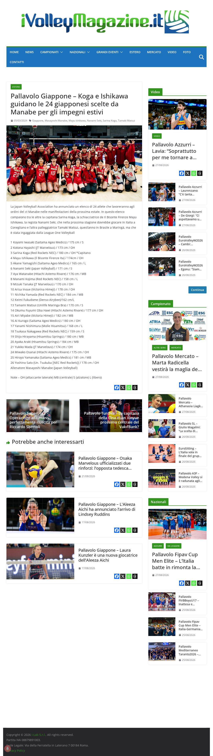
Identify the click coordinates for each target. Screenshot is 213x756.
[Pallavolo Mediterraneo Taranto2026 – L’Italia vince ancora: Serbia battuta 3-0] (161, 653)
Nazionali (77, 52)
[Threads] (134, 387)
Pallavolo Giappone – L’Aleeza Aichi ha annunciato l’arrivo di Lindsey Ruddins (106, 509)
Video (172, 52)
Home (14, 52)
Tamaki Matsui (126, 120)
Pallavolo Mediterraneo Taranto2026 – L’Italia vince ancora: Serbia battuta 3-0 (189, 650)
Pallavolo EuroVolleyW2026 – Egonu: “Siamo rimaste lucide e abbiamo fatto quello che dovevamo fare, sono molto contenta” (191, 265)
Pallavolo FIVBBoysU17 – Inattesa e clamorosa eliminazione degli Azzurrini (189, 600)
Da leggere (173, 545)
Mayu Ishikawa (77, 120)
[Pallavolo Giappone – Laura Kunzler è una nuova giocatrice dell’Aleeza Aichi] (40, 546)
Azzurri (158, 545)
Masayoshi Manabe (56, 120)
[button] (60, 52)
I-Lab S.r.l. (39, 735)
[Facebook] (116, 387)
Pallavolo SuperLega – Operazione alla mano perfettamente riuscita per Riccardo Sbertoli (33, 420)
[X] (122, 387)
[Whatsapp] (128, 387)
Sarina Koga (110, 120)
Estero (135, 52)
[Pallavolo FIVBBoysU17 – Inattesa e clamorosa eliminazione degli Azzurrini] (161, 603)
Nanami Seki (94, 120)
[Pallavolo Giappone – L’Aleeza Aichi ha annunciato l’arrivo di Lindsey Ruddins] (40, 500)
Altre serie (160, 347)
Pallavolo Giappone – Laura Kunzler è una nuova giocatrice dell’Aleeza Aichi (107, 555)
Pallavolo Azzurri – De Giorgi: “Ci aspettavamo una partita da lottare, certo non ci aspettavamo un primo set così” (191, 215)
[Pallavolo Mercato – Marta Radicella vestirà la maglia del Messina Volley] (177, 326)
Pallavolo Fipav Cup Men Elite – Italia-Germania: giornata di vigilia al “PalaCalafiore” (191, 625)
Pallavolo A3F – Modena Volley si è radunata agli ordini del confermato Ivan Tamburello (190, 477)
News (29, 52)
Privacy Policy (15, 750)
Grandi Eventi (107, 52)
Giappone (37, 120)
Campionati (49, 52)
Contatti (17, 62)
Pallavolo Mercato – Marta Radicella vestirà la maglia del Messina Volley (175, 362)
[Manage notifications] (7, 748)
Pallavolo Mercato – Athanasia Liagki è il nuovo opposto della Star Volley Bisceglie (190, 402)
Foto (187, 52)
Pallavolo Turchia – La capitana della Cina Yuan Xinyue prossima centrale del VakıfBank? (111, 420)
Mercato (154, 52)
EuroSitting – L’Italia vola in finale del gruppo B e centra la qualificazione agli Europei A (191, 452)
